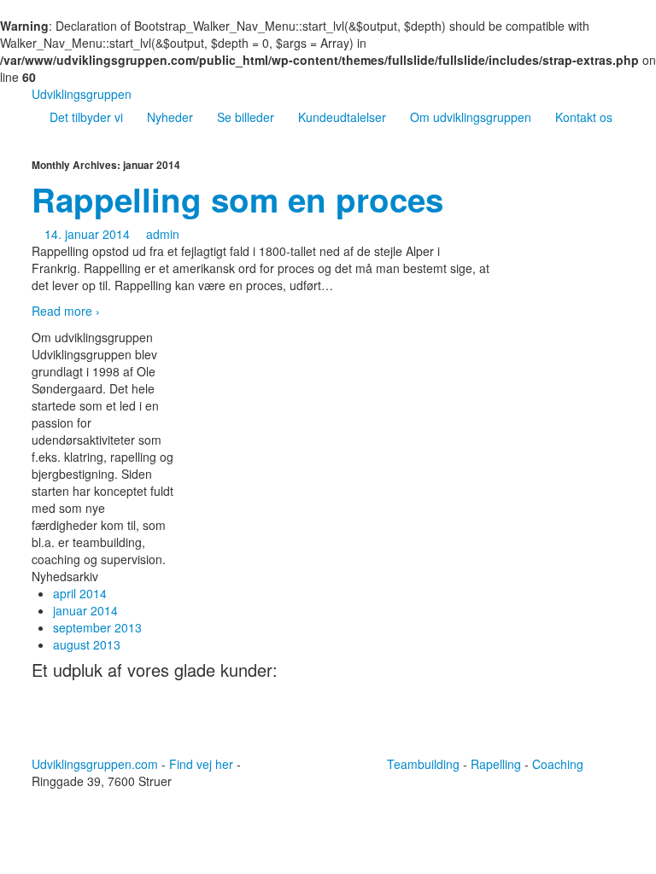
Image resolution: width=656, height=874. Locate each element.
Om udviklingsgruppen (470, 116)
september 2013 (97, 627)
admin (162, 233)
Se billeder (245, 116)
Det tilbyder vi (86, 116)
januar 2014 (85, 610)
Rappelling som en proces (237, 199)
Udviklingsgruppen (82, 93)
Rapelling (496, 763)
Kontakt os (583, 116)
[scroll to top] (290, 760)
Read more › (66, 310)
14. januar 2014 (87, 233)
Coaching (557, 763)
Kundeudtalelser (342, 116)
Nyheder (170, 116)
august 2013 (86, 644)
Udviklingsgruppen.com (95, 763)
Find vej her (201, 763)
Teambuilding (423, 763)
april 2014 (80, 593)
